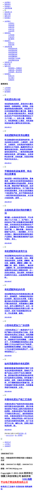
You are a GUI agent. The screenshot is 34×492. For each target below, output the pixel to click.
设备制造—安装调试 (15, 70)
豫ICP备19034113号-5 (11, 479)
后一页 (17, 435)
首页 (20, 433)
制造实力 (11, 43)
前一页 (24, 433)
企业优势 (11, 31)
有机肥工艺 (8, 12)
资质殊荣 (11, 25)
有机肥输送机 (12, 54)
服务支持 (8, 16)
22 (9, 435)
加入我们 (11, 78)
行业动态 (11, 37)
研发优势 (11, 44)
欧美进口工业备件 (8, 487)
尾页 (20, 435)
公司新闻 (11, 35)
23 (11, 435)
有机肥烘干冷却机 (14, 58)
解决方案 (8, 14)
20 (6, 435)
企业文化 (11, 29)
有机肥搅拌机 (12, 52)
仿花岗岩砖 (20, 487)
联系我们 (8, 18)
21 (8, 435)
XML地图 (27, 479)
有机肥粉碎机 (12, 50)
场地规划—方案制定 (15, 68)
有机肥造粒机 (12, 48)
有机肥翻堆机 (12, 56)
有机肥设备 (8, 8)
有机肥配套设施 (13, 60)
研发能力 (8, 6)
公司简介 (11, 23)
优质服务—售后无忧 (15, 72)
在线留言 (11, 80)
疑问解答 (11, 39)
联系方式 (11, 76)
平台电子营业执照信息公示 (14, 482)
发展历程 (11, 27)
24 (13, 435)
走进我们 (8, 2)
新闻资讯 (8, 4)
